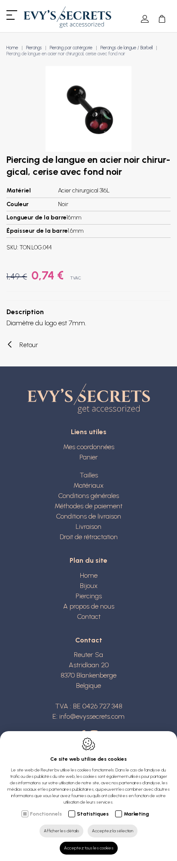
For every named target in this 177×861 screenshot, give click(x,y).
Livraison (88, 526)
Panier (88, 457)
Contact (89, 616)
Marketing (136, 814)
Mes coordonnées (88, 447)
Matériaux (88, 485)
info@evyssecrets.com (92, 716)
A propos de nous (88, 606)
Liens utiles (89, 432)
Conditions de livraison (88, 516)
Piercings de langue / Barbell (127, 48)
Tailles (88, 475)
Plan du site (88, 560)
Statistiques (93, 814)
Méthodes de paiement (88, 506)
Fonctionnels (46, 814)
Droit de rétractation (89, 537)
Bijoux (89, 586)
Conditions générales (88, 496)
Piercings (34, 48)
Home (12, 48)
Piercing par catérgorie (71, 48)
